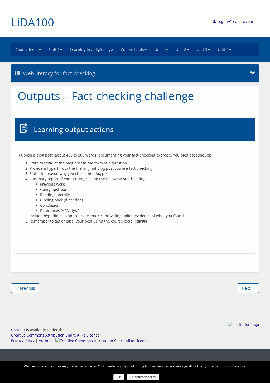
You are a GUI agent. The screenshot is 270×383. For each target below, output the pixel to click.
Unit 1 (54, 49)
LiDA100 (32, 22)
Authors (46, 340)
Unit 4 (223, 49)
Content (18, 329)
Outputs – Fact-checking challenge (106, 95)
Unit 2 (181, 49)
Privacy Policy (23, 340)
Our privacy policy (143, 377)
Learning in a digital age (91, 49)
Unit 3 (202, 49)
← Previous (25, 288)
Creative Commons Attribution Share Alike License (55, 335)
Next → (248, 288)
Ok (119, 377)
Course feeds (26, 49)
